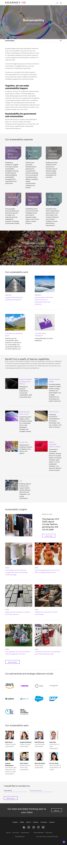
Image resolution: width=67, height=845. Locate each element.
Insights (15, 822)
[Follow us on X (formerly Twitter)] (29, 827)
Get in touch (11, 798)
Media (22, 822)
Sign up (56, 810)
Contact (52, 822)
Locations (43, 822)
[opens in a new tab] (38, 827)
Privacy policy (15, 832)
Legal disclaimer (25, 832)
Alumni (28, 822)
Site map (8, 832)
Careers (35, 822)
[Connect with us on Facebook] (33, 827)
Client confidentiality (39, 832)
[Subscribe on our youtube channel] (43, 827)
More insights (12, 662)
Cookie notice (48, 832)
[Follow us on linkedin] (24, 827)
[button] (11, 687)
